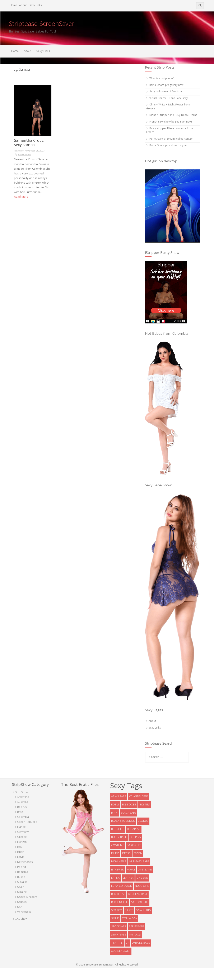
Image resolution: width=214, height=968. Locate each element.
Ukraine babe (141, 943)
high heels (118, 861)
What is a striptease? (161, 78)
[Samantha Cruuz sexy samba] (32, 111)
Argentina (23, 797)
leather (128, 878)
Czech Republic (27, 822)
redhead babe (138, 894)
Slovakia (22, 882)
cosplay (135, 837)
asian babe (118, 796)
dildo (115, 853)
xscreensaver (24, 155)
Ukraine (22, 892)
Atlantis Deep (138, 796)
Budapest (133, 829)
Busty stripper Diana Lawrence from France (169, 130)
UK (127, 943)
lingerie (142, 878)
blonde (143, 821)
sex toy (116, 910)
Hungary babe (139, 861)
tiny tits (117, 943)
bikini (114, 813)
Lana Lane (145, 870)
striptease (118, 935)
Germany (23, 832)
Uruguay (22, 902)
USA (19, 907)
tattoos (135, 935)
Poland (21, 867)
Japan (20, 852)
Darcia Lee (134, 845)
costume (117, 845)
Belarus (22, 807)
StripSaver (136, 926)
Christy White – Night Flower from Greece (168, 107)
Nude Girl (142, 886)
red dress (118, 894)
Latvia (20, 857)
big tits (144, 805)
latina (115, 878)
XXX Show (21, 919)
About (23, 5)
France (21, 827)
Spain (20, 887)
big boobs (129, 805)
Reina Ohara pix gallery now (166, 85)
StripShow (21, 792)
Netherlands (25, 862)
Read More (21, 197)
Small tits (143, 910)
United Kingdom (27, 897)
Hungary (22, 842)
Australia (22, 802)
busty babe (119, 837)
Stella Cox (129, 918)
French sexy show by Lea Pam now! (170, 122)
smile (115, 918)
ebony (138, 853)
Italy (19, 847)
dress (126, 853)
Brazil (20, 812)
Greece (22, 837)
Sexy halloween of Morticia (165, 92)
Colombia (23, 817)
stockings (118, 926)
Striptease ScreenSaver (41, 24)
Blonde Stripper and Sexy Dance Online (173, 115)
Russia (21, 877)
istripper (117, 870)
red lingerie (119, 902)
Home (13, 5)
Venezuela (24, 912)
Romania (22, 872)
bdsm (115, 805)
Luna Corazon (121, 886)
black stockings (123, 821)
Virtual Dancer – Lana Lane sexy (168, 98)
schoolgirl (139, 902)
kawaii (131, 870)
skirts (129, 910)
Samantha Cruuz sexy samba (29, 143)
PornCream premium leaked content (171, 139)
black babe (128, 813)
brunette (117, 829)
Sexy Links (35, 5)
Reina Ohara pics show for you (168, 145)
